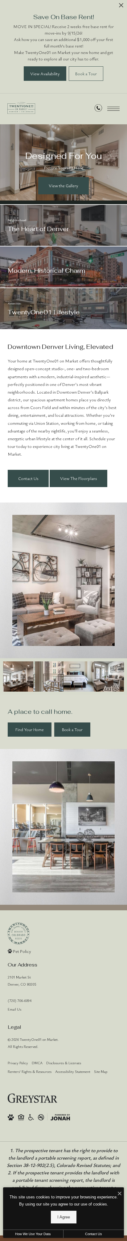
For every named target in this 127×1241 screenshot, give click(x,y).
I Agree (63, 1217)
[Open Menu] (113, 109)
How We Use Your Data (33, 1234)
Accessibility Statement (72, 1071)
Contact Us (93, 1234)
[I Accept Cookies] (119, 1194)
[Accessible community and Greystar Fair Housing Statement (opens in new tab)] (31, 1117)
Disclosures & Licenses (63, 1062)
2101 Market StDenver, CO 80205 (22, 980)
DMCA (37, 1062)
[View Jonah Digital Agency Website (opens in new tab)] (60, 1117)
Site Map (100, 1071)
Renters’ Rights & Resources (29, 1071)
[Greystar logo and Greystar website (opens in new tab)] (32, 1098)
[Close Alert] (121, 7)
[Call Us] (98, 109)
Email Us (14, 1009)
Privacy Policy (18, 1062)
